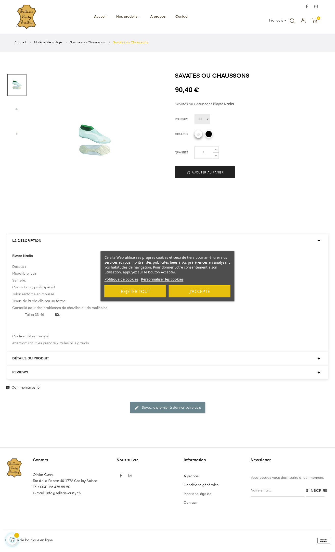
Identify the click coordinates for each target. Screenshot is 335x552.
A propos (191, 476)
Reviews (20, 372)
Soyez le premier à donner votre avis (167, 407)
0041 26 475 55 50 (55, 487)
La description (26, 241)
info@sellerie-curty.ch (63, 493)
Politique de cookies (121, 278)
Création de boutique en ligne (29, 540)
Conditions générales (201, 485)
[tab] (167, 241)
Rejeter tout (135, 291)
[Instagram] (316, 7)
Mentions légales (197, 494)
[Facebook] (306, 7)
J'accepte (200, 291)
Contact (190, 502)
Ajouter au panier (207, 172)
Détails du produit (30, 358)
